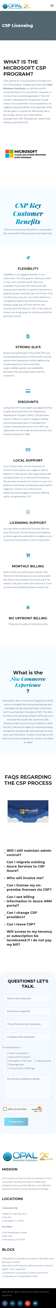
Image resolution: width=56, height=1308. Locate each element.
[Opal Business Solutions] (14, 5)
